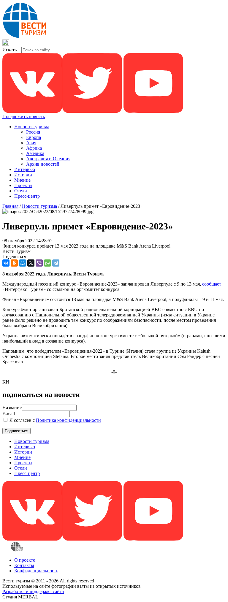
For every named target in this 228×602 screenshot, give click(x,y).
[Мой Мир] (22, 263)
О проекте (24, 560)
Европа (33, 137)
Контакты (24, 565)
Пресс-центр (27, 196)
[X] (30, 263)
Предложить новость (23, 116)
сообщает (211, 283)
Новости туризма (31, 126)
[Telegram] (55, 263)
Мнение (22, 180)
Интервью (24, 169)
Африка (34, 147)
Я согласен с (54, 420)
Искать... (11, 49)
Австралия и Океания (48, 158)
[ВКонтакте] (6, 263)
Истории (23, 174)
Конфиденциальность (36, 570)
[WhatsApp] (47, 263)
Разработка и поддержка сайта (33, 591)
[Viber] (39, 263)
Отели (20, 190)
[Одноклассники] (14, 263)
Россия (33, 131)
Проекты (23, 185)
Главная (10, 206)
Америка (35, 153)
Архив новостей (42, 164)
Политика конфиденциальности (68, 420)
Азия (31, 142)
